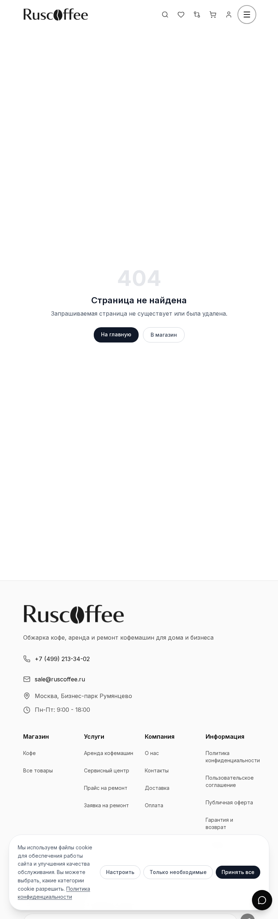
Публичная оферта (229, 802)
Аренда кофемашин (108, 753)
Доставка (157, 788)
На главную (116, 334)
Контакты (157, 770)
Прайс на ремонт (105, 788)
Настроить (120, 872)
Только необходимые (178, 872)
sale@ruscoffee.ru (60, 679)
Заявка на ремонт (106, 805)
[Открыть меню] (247, 14)
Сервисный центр (106, 770)
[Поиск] (165, 14)
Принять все (238, 872)
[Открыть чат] (262, 900)
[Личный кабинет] (229, 14)
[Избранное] (181, 14)
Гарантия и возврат (219, 823)
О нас (152, 753)
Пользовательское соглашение (230, 781)
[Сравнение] (197, 14)
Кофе (29, 753)
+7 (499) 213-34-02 (62, 658)
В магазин (164, 335)
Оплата (154, 805)
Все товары (38, 770)
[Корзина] (213, 14)
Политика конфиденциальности (233, 756)
